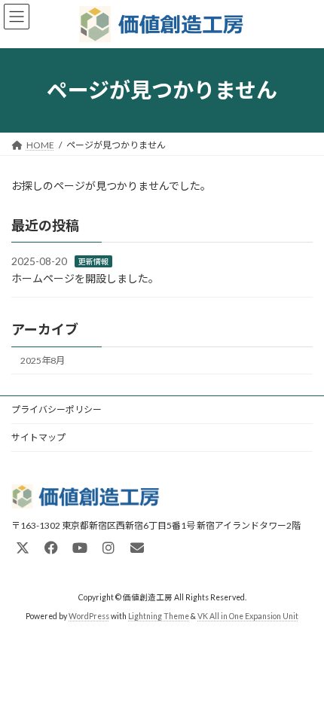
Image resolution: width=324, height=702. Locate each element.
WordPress (89, 615)
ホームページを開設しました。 (85, 278)
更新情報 (93, 261)
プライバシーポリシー (56, 409)
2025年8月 (42, 360)
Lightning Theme (158, 615)
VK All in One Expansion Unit (247, 615)
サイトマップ (38, 437)
